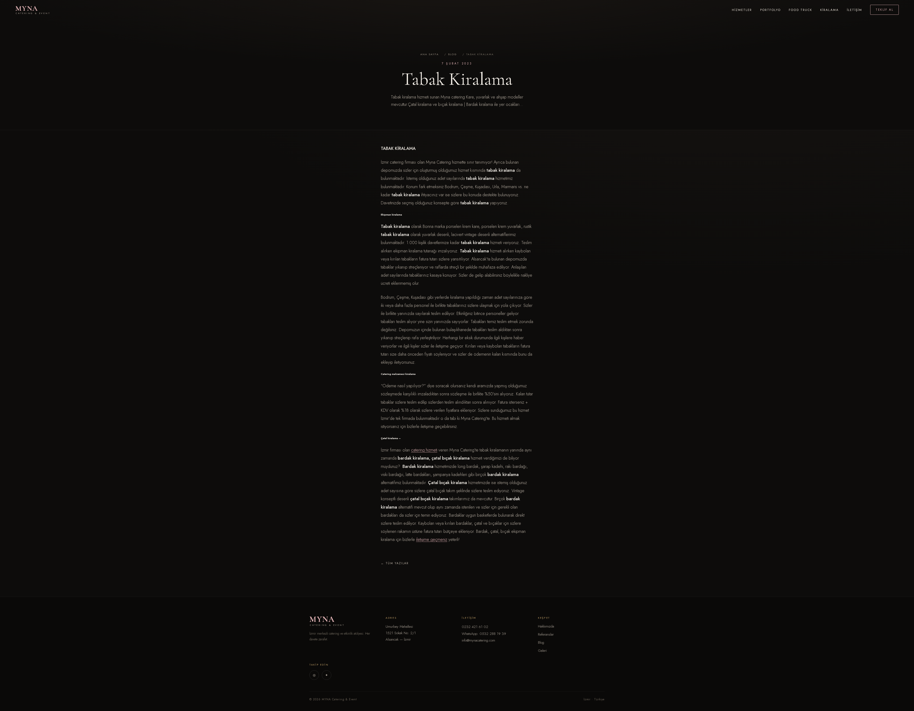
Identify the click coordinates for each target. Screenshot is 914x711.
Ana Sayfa (429, 54)
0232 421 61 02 (475, 626)
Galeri (542, 650)
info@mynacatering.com (478, 640)
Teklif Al (884, 10)
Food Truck (800, 10)
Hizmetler (742, 10)
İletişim (854, 10)
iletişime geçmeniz (431, 539)
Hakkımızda (546, 626)
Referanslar (546, 634)
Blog (452, 54)
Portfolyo (770, 10)
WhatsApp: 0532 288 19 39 (484, 633)
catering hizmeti (424, 450)
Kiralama (829, 10)
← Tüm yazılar (395, 563)
